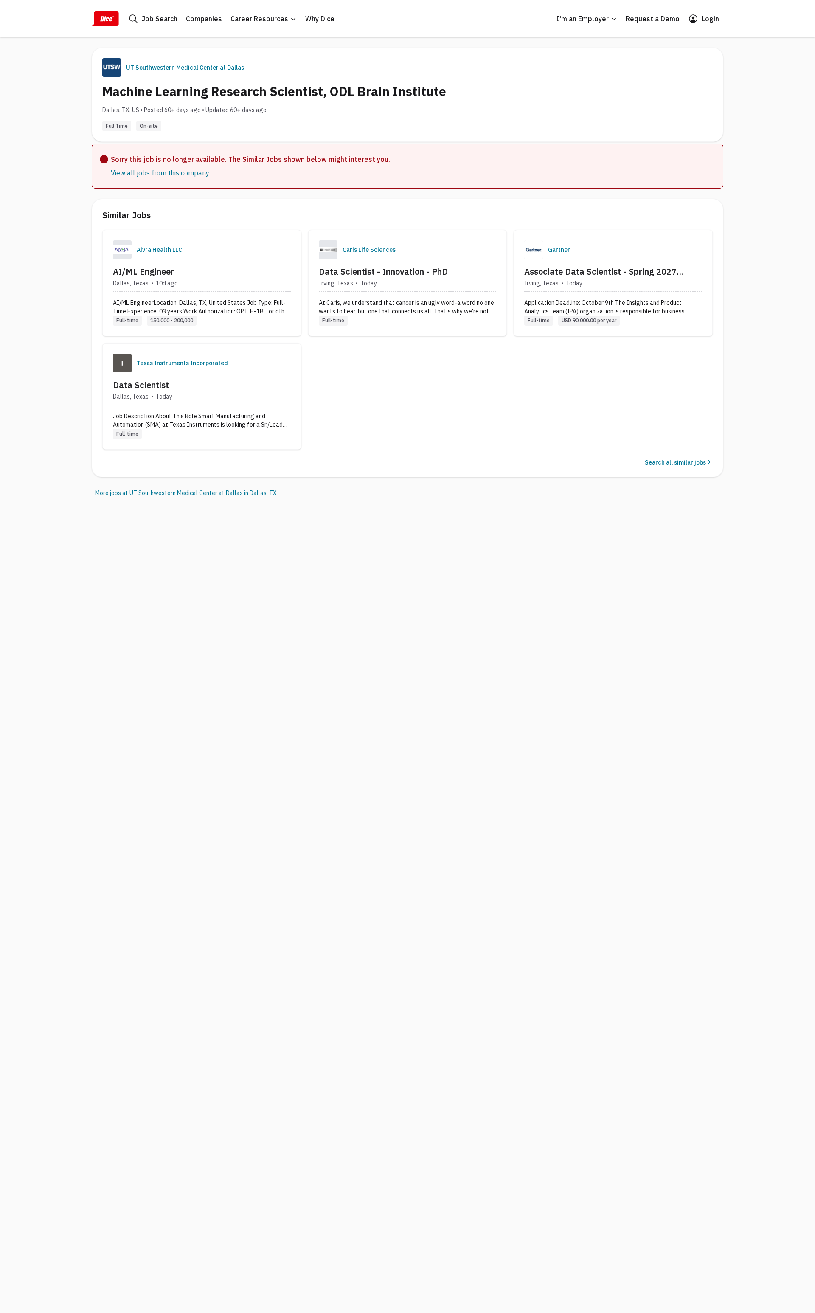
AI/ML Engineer (143, 271)
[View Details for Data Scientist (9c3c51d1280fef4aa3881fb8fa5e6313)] (202, 396)
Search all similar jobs (675, 462)
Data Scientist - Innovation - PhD (383, 271)
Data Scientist (141, 385)
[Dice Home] (105, 18)
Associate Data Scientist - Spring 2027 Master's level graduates (600, 272)
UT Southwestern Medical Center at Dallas (185, 67)
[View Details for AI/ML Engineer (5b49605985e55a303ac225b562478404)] (202, 283)
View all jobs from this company (160, 173)
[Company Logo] (122, 249)
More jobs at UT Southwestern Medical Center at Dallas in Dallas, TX (186, 493)
